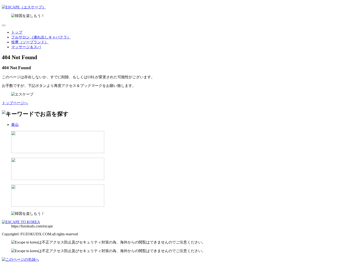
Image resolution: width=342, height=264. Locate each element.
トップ (16, 32)
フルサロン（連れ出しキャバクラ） (41, 37)
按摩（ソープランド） (29, 42)
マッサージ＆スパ (26, 47)
